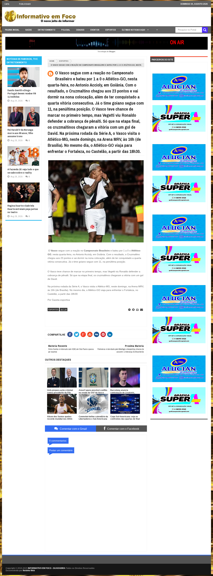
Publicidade (25, 4)
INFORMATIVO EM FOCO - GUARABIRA (46, 568)
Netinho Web (29, 570)
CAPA (6, 4)
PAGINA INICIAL (12, 29)
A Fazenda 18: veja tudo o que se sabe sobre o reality (22, 171)
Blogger (112, 51)
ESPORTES (110, 29)
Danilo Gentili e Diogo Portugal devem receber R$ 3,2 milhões (21, 93)
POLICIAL (65, 29)
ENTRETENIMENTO (46, 29)
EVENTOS (94, 29)
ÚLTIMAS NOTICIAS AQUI (133, 29)
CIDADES (80, 29)
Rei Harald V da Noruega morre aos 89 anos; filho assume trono (20, 133)
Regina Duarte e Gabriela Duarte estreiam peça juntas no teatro (22, 209)
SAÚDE (28, 29)
